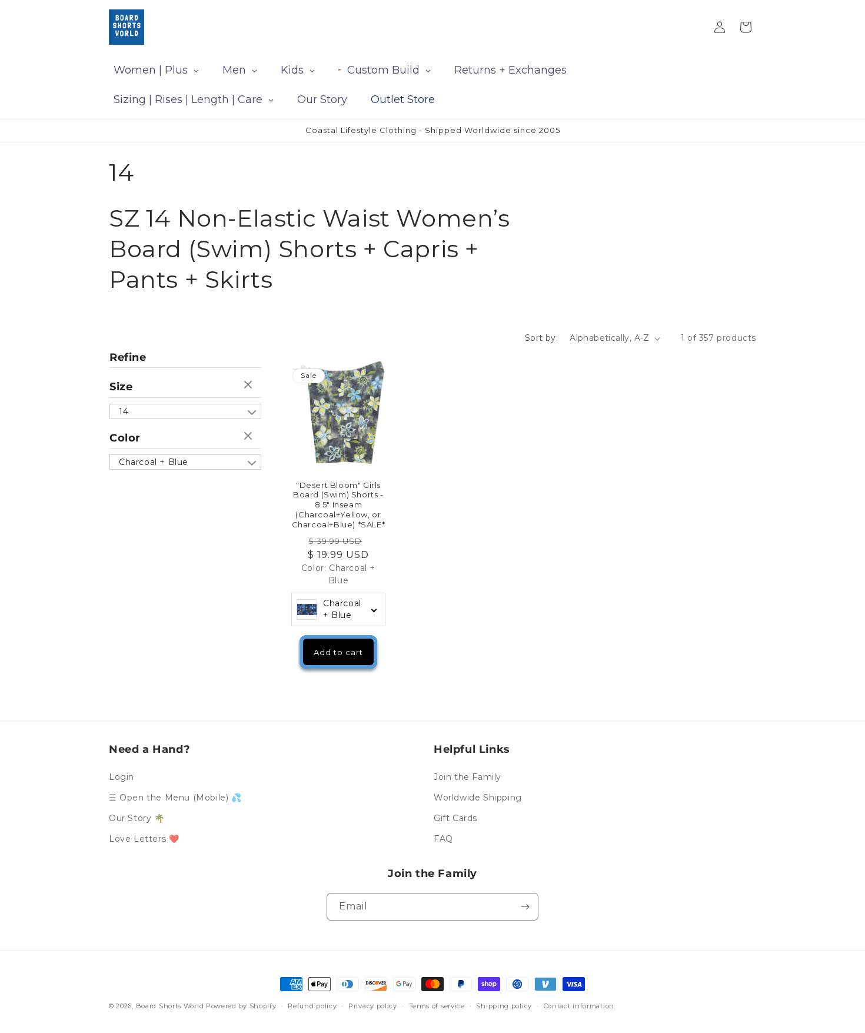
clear (249, 385)
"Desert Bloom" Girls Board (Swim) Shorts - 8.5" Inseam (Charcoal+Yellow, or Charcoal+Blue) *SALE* (338, 505)
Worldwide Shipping (478, 797)
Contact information (579, 1005)
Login (121, 776)
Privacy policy (372, 1005)
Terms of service (437, 1005)
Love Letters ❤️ (144, 838)
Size (120, 386)
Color (125, 437)
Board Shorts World (170, 1006)
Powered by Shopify (241, 1006)
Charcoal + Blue (153, 462)
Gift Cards (455, 818)
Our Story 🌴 (137, 818)
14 (123, 411)
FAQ (443, 838)
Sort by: (541, 338)
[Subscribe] (525, 907)
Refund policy (312, 1005)
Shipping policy (504, 1005)
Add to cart (338, 652)
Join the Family (467, 776)
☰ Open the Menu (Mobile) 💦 (175, 797)
